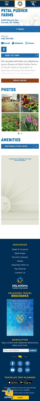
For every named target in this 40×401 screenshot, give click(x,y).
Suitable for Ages (16, 146)
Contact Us (20, 273)
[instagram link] (20, 370)
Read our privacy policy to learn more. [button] (20, 393)
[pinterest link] (27, 363)
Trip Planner (20, 269)
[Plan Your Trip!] (8, 393)
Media (20, 261)
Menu (7, 2)
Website (19, 43)
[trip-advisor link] (27, 370)
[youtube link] (12, 370)
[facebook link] (12, 363)
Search (33, 2)
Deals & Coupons (20, 249)
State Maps (20, 253)
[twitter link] (20, 363)
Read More (20, 80)
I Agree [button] (20, 397)
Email (7, 43)
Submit (33, 350)
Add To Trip (12, 55)
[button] (6, 3)
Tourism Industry (20, 257)
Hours (31, 43)
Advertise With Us (20, 265)
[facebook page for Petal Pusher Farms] (4, 49)
